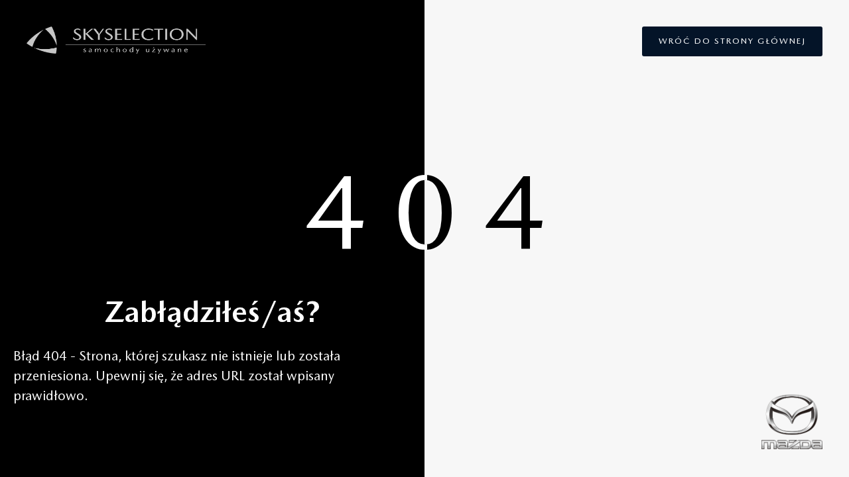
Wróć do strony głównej (732, 41)
